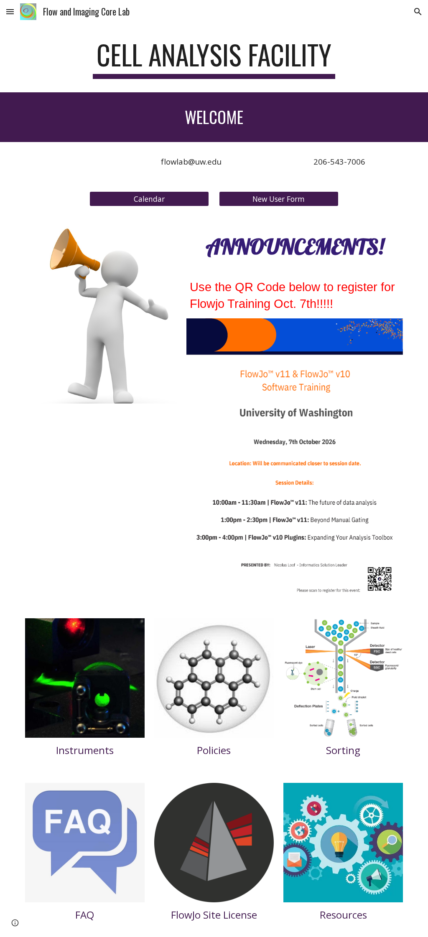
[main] (213, 58)
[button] (10, 11)
